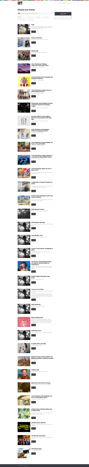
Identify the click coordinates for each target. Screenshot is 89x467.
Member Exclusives (46, 17)
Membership (38, 17)
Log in (28, 13)
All (19, 17)
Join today (35, 13)
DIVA (23, 17)
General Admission (30, 17)
